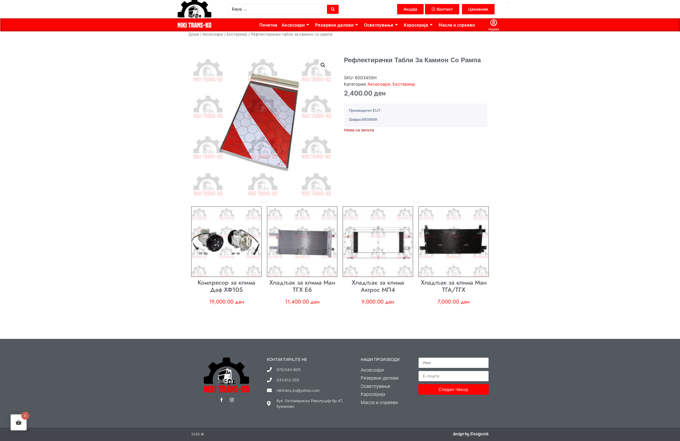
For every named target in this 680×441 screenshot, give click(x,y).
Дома (194, 34)
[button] (323, 65)
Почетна (268, 25)
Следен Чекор (453, 389)
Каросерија (416, 25)
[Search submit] (333, 9)
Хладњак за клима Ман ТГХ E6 (302, 286)
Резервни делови (334, 25)
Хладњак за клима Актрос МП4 (378, 286)
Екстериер (237, 34)
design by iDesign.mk (471, 434)
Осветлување (378, 25)
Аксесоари (293, 25)
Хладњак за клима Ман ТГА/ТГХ (454, 286)
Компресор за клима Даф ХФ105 (226, 286)
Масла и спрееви (457, 25)
